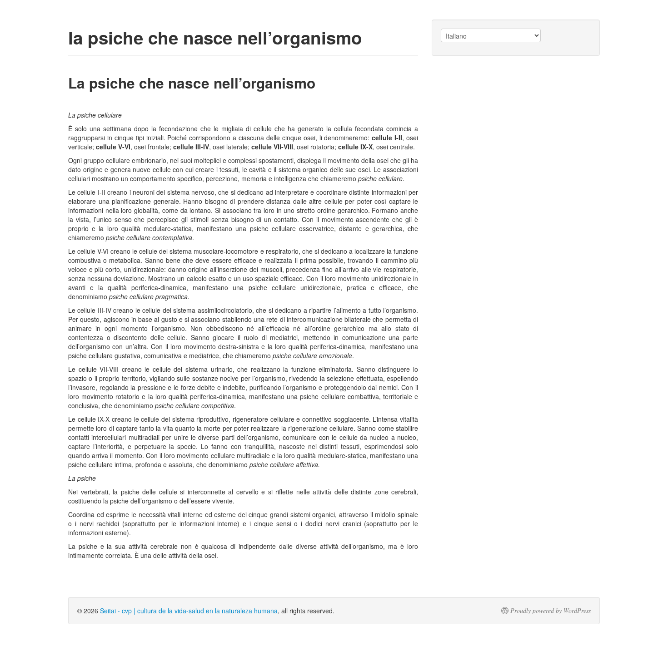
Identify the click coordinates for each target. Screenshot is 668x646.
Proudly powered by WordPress (550, 610)
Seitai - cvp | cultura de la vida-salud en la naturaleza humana (189, 610)
